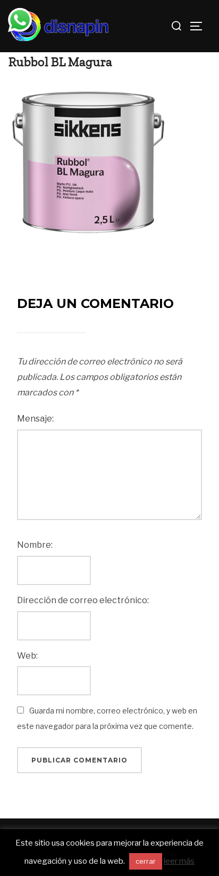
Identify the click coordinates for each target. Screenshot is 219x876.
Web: (27, 656)
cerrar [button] (146, 861)
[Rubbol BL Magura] (88, 162)
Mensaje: (35, 418)
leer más (179, 861)
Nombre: (35, 545)
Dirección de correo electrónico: (83, 600)
